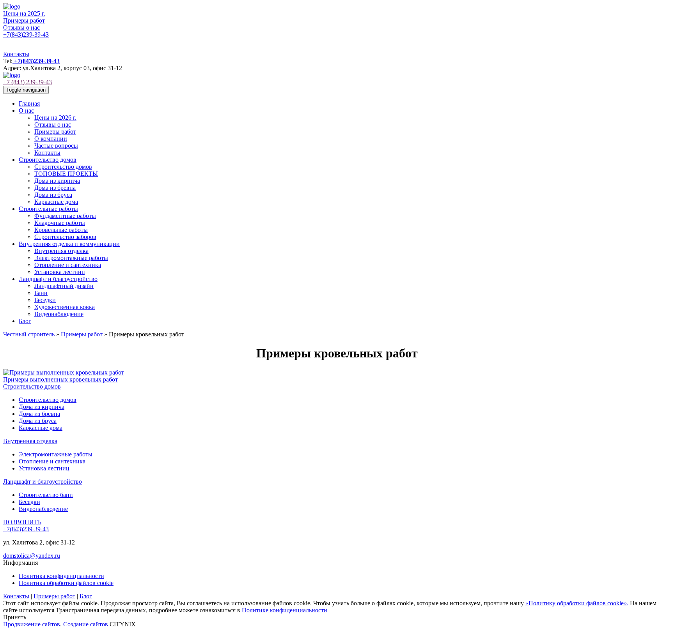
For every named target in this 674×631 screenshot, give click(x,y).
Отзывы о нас (21, 27)
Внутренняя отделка (61, 250)
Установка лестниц (59, 272)
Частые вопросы (56, 145)
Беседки (45, 300)
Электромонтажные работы (71, 258)
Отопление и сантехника (67, 265)
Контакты (16, 54)
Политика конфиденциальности (61, 576)
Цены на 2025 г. (24, 13)
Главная (29, 103)
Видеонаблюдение (58, 314)
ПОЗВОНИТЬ (22, 522)
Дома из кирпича (57, 180)
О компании (50, 138)
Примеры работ (24, 20)
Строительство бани (46, 494)
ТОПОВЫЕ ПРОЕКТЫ (66, 173)
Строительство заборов (65, 236)
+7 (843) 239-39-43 (27, 82)
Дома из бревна (55, 187)
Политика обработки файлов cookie (66, 583)
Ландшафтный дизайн (64, 286)
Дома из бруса (53, 194)
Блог (25, 321)
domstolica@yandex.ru (31, 555)
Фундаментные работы (65, 215)
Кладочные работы (59, 222)
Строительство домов (47, 159)
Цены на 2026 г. (55, 117)
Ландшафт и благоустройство (58, 279)
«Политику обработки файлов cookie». (576, 603)
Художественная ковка (64, 307)
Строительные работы (48, 208)
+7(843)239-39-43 (26, 34)
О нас (26, 110)
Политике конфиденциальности (284, 610)
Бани (41, 293)
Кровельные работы (61, 229)
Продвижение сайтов (31, 624)
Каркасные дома (56, 201)
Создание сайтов (85, 624)
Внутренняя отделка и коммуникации (69, 243)
